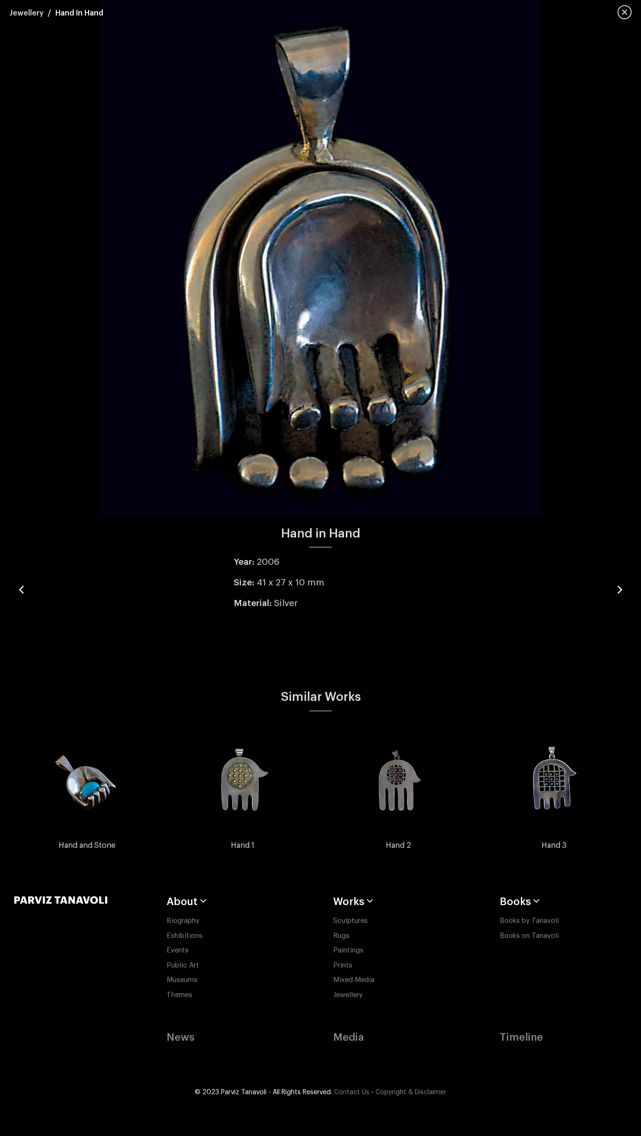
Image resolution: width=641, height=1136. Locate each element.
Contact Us (351, 1092)
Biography (183, 920)
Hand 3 (554, 845)
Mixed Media (353, 979)
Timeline (521, 1037)
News (180, 1037)
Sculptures (350, 920)
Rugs (341, 935)
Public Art (183, 965)
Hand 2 (398, 845)
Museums (182, 979)
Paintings (348, 950)
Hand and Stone (87, 845)
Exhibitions (185, 935)
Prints (342, 965)
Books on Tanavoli (529, 935)
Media (348, 1037)
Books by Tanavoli (529, 920)
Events (178, 950)
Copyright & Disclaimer (410, 1092)
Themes (179, 994)
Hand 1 (242, 845)
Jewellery (26, 13)
